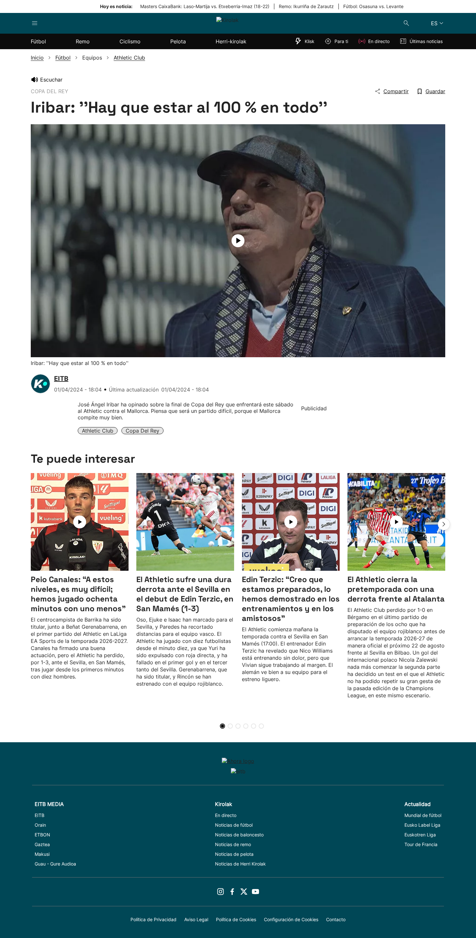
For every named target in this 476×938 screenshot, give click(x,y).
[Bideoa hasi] (238, 240)
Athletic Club (97, 430)
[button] (444, 524)
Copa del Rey (142, 430)
